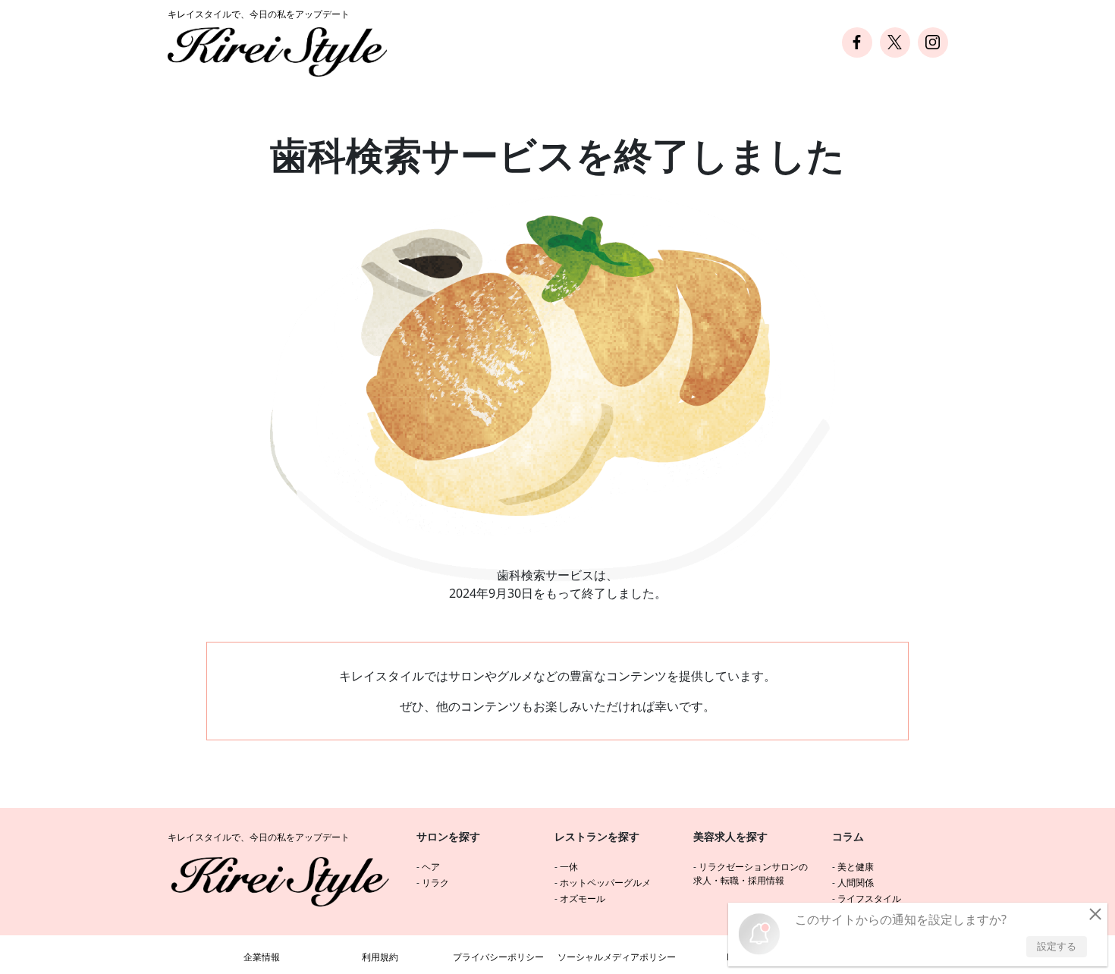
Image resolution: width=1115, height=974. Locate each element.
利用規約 (380, 956)
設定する (1056, 946)
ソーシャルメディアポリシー (617, 956)
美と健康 (855, 866)
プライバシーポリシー (498, 956)
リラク (435, 882)
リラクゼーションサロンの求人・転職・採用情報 (750, 873)
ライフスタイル (869, 898)
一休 (569, 866)
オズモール (582, 898)
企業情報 (261, 956)
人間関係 (855, 882)
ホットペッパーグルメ (605, 882)
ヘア (431, 866)
